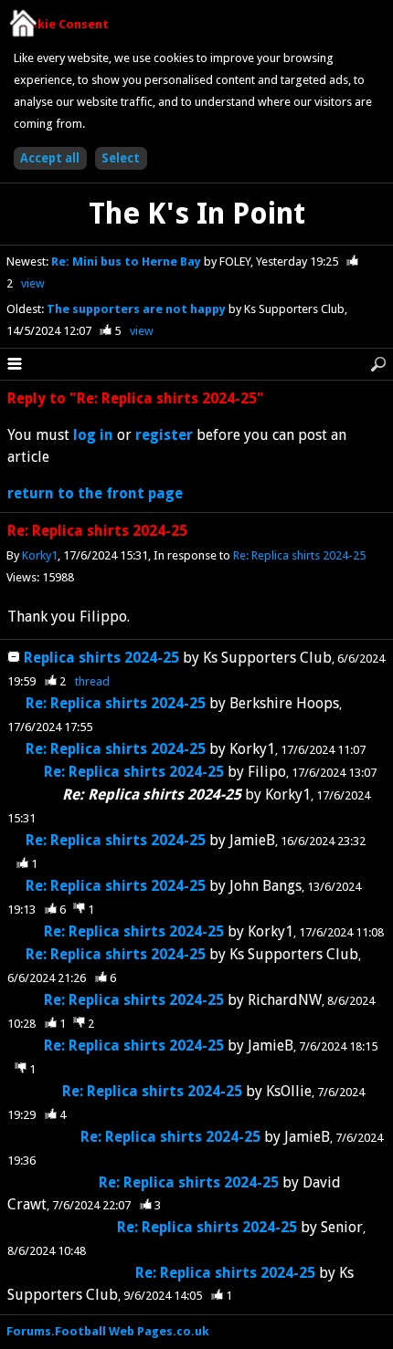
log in (93, 435)
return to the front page (95, 493)
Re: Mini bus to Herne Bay (127, 261)
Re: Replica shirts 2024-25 (299, 555)
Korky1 (40, 555)
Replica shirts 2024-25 (101, 657)
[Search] (378, 364)
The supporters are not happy (137, 309)
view (33, 283)
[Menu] (14, 364)
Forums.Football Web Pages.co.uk (107, 1331)
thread (92, 681)
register (164, 435)
